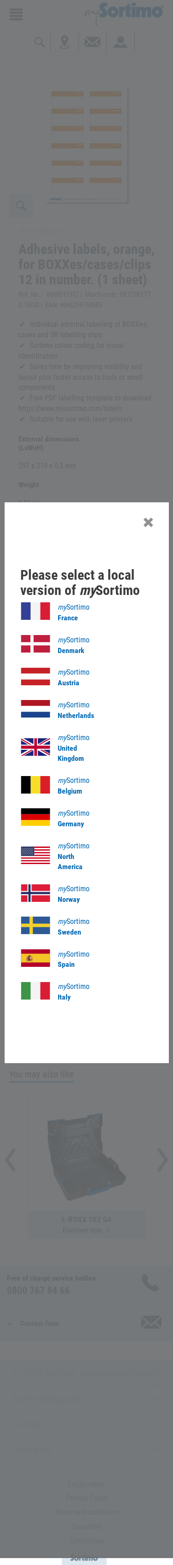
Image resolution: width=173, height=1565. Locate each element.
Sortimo (73, 612)
